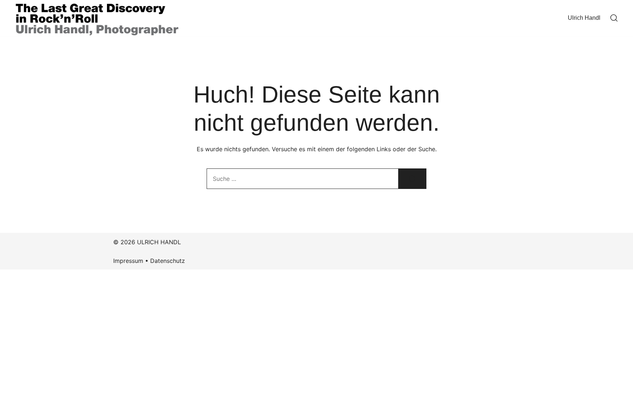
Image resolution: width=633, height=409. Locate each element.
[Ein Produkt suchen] (614, 18)
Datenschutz (167, 260)
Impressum (128, 260)
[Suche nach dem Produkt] (412, 178)
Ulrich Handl (584, 18)
